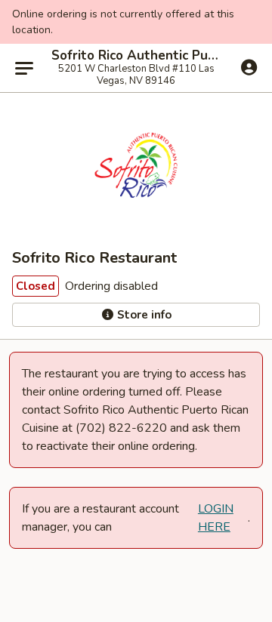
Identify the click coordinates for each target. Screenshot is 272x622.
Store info (143, 314)
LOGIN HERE (215, 517)
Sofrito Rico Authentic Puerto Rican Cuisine (136, 55)
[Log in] (249, 67)
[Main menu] (24, 68)
